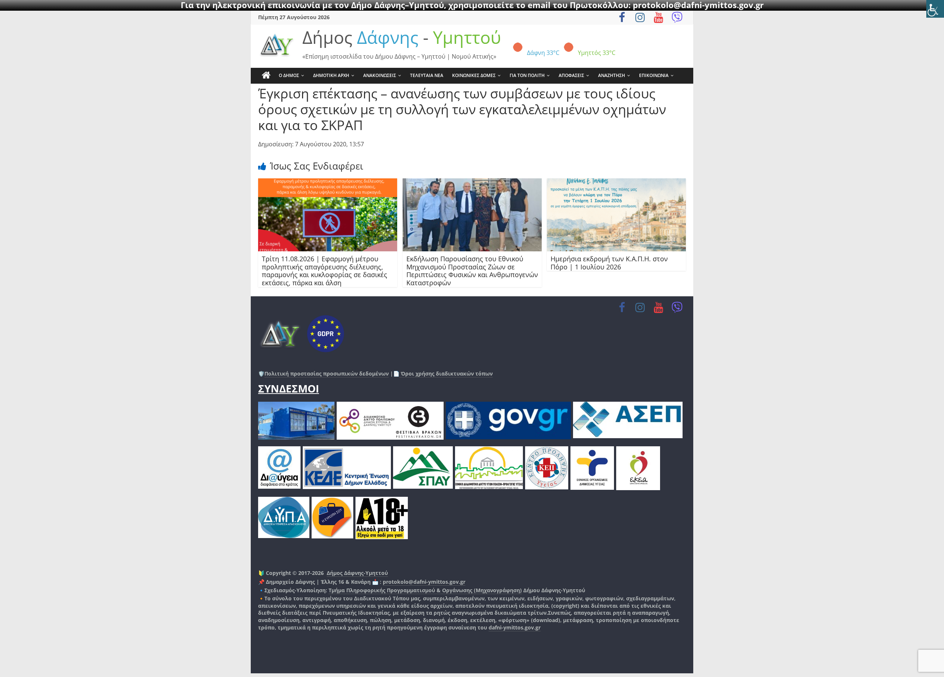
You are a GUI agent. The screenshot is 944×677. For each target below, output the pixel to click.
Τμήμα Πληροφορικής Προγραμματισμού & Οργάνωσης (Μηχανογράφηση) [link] (425, 590)
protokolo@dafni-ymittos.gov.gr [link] (424, 581)
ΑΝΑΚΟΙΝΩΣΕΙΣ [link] (379, 75)
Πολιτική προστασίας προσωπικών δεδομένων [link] (326, 373)
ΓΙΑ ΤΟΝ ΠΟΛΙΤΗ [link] (527, 75)
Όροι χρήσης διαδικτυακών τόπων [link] (446, 373)
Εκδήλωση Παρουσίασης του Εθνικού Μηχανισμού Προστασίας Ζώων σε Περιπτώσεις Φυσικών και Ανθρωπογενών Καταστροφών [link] (472, 270)
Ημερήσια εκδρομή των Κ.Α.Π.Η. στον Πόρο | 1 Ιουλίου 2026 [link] (609, 262)
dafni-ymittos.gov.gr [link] (515, 627)
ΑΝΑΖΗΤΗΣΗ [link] (611, 75)
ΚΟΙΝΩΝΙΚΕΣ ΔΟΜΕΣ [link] (474, 75)
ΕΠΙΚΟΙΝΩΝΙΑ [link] (654, 75)
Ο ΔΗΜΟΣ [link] (289, 75)
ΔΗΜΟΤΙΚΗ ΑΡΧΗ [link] (331, 75)
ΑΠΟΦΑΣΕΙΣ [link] (571, 75)
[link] (935, 9)
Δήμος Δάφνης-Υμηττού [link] (357, 572)
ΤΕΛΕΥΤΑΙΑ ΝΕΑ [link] (426, 75)
